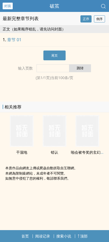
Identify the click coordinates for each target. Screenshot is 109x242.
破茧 (54, 6)
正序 (86, 19)
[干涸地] (22, 145)
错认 (54, 152)
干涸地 (21, 152)
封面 (7, 5)
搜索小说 (63, 236)
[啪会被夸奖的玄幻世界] (87, 145)
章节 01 (14, 40)
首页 (25, 236)
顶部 (84, 236)
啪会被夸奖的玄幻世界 (89, 152)
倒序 (99, 19)
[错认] (54, 145)
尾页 (54, 55)
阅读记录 (42, 236)
